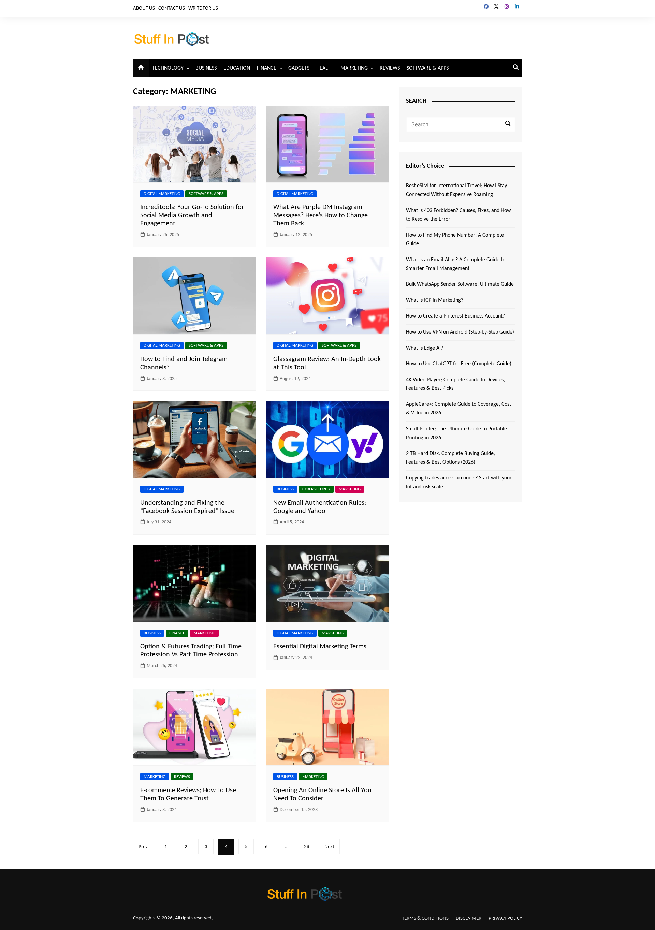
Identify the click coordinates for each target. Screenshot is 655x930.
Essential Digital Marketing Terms (319, 646)
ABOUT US (144, 8)
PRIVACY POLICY (505, 918)
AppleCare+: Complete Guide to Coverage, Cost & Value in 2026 (458, 409)
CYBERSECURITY (316, 489)
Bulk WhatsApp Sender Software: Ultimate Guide (460, 284)
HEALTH (325, 68)
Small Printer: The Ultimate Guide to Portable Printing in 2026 (456, 433)
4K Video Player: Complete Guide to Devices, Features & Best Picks (455, 384)
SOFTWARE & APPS (428, 68)
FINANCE (266, 68)
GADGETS (298, 68)
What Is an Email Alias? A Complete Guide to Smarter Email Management (455, 264)
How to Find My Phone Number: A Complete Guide (455, 240)
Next (329, 847)
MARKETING (354, 68)
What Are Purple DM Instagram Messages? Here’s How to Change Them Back (320, 215)
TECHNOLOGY (168, 68)
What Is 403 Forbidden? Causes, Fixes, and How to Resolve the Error (458, 215)
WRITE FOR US (203, 8)
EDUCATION (236, 68)
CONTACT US (171, 8)
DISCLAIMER (468, 918)
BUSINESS (206, 68)
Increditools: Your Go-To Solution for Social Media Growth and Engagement (192, 215)
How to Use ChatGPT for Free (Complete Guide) (458, 364)
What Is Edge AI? (424, 348)
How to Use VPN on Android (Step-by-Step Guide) (460, 332)
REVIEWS (390, 68)
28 (306, 847)
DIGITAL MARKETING (162, 194)
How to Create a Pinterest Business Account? (455, 316)
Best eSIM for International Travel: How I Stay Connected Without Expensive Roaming (456, 190)
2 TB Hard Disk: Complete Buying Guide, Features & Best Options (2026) (450, 458)
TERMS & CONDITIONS (425, 918)
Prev (143, 847)
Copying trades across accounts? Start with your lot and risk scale (459, 482)
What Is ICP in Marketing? (434, 300)
